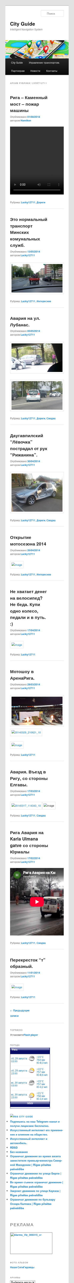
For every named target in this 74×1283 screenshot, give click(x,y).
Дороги (41, 202)
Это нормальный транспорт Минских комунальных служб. (28, 232)
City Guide (22, 23)
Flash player (31, 1035)
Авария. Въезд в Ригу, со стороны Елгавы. (29, 778)
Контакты (51, 70)
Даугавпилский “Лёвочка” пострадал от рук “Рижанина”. (28, 445)
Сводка (51, 418)
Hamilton (26, 120)
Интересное (44, 301)
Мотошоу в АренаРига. (22, 674)
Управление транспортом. (44, 62)
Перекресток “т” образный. (27, 963)
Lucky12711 (28, 202)
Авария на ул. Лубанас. (25, 321)
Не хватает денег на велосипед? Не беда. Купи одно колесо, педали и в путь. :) (28, 607)
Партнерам (17, 70)
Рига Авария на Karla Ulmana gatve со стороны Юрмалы (29, 842)
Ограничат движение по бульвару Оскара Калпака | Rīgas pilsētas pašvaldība (32, 1203)
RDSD (13, 1147)
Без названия (19, 1152)
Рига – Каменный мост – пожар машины (28, 103)
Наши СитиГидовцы (22, 1267)
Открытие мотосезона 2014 (28, 540)
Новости (35, 70)
